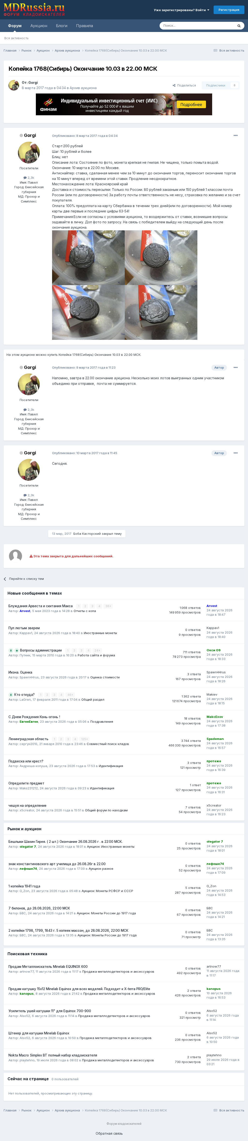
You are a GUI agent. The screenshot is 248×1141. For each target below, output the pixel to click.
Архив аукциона (83, 88)
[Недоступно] (88, 257)
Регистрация (229, 10)
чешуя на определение (27, 805)
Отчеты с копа (85, 611)
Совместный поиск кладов (108, 744)
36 (107, 606)
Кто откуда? (25, 695)
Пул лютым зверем (24, 628)
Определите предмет (26, 783)
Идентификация (111, 766)
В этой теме (218, 25)
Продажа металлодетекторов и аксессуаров (118, 971)
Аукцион (38, 25)
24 (96, 650)
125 (84, 739)
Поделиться (185, 85)
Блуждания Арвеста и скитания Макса (41, 606)
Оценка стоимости (105, 677)
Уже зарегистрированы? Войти (180, 10)
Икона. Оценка (20, 672)
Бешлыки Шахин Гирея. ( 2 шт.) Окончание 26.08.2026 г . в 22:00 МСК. (65, 842)
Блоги (61, 25)
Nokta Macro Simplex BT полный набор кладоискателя (52, 1055)
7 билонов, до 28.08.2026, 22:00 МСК (39, 908)
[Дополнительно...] (235, 136)
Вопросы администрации (41, 650)
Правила (84, 25)
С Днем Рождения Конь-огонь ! (34, 717)
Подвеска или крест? (25, 761)
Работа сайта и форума (96, 655)
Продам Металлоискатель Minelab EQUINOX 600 (48, 967)
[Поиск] (239, 26)
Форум (15, 25)
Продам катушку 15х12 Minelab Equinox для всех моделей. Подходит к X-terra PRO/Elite (79, 989)
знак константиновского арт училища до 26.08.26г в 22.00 (57, 864)
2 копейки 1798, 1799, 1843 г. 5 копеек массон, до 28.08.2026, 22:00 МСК (68, 930)
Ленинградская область (28, 739)
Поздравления (101, 721)
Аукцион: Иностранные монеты (110, 846)
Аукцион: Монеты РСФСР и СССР (107, 891)
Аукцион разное (101, 868)
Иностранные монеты (100, 633)
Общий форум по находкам (106, 810)
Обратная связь (109, 1133)
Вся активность (16, 38)
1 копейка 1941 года (24, 886)
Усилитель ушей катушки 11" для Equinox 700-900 (49, 1011)
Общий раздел (92, 699)
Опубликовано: (85, 136)
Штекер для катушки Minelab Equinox (38, 1033)
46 (69, 695)
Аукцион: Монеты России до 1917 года (106, 913)
